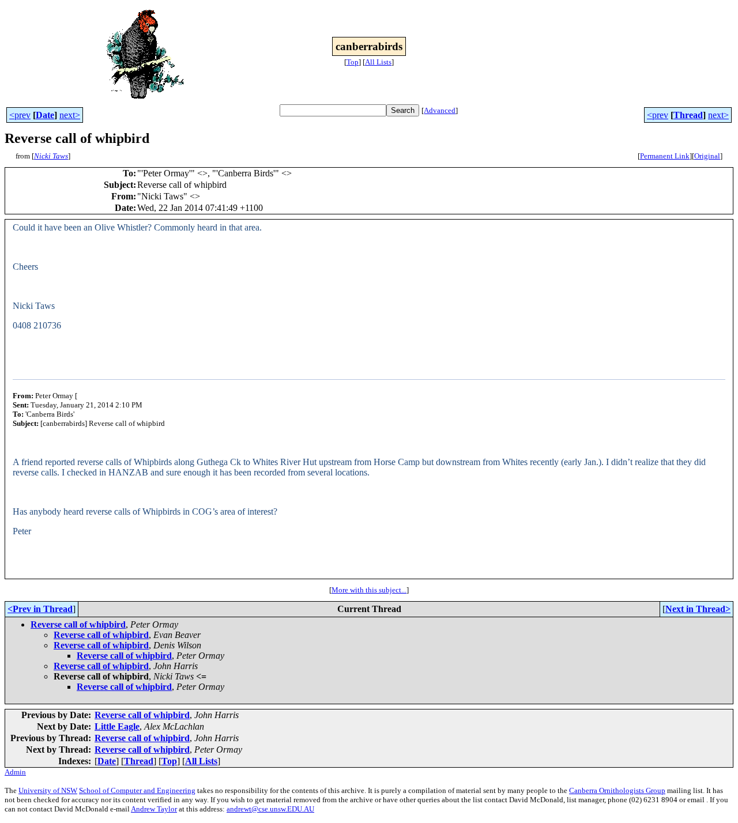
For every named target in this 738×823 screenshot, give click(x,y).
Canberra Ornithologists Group (617, 790)
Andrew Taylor (154, 809)
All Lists (378, 62)
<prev (20, 115)
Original (707, 156)
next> (69, 115)
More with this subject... (369, 590)
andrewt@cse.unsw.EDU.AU (270, 809)
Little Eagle (117, 726)
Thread (688, 115)
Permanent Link (665, 156)
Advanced (439, 110)
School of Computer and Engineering (137, 790)
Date (45, 115)
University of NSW (47, 790)
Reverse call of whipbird (78, 624)
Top (353, 62)
